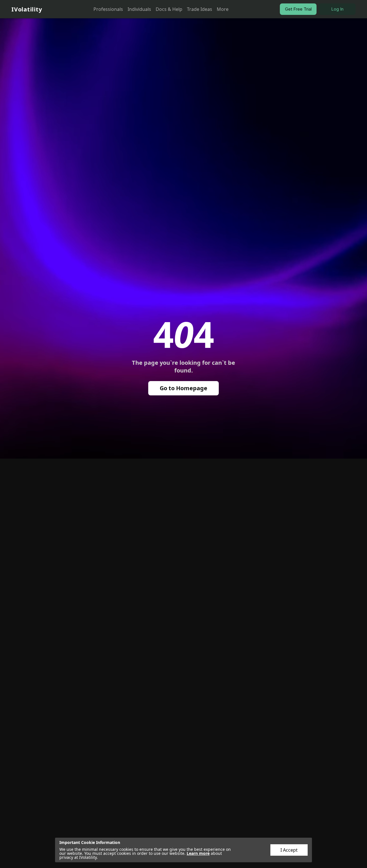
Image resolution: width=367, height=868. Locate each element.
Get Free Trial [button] (298, 9)
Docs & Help (169, 9)
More (223, 9)
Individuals (139, 9)
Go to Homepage (183, 388)
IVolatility (26, 9)
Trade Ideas (199, 9)
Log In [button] (337, 9)
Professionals (108, 9)
